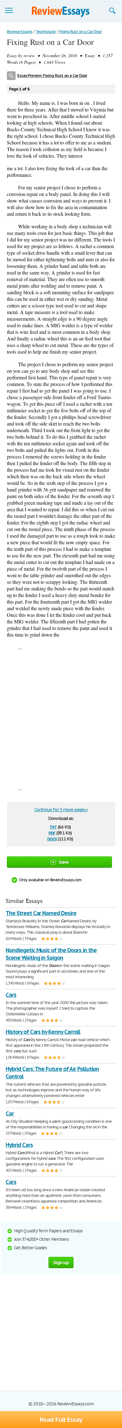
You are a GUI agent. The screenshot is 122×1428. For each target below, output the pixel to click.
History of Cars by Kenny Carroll (43, 1031)
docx (52, 838)
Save (64, 862)
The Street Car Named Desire (41, 913)
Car (10, 1113)
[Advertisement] (61, 717)
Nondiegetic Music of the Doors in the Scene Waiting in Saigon (51, 954)
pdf (51, 832)
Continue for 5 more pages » (61, 809)
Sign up (61, 1262)
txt (53, 826)
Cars (11, 994)
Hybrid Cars (19, 1144)
